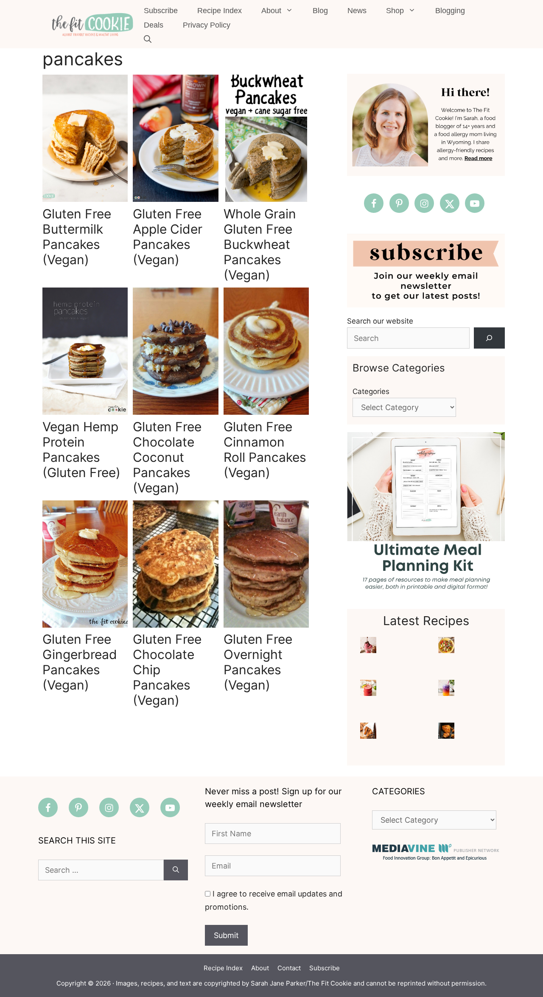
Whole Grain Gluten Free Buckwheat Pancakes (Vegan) (260, 244)
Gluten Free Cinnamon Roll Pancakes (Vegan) (265, 449)
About (271, 10)
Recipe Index (219, 10)
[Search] (489, 338)
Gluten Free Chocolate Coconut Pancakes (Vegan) (167, 457)
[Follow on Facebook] (373, 203)
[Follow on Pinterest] (399, 203)
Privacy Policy (206, 25)
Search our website (380, 321)
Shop (395, 10)
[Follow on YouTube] (474, 203)
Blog (320, 10)
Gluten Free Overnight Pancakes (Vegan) (258, 662)
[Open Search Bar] (147, 39)
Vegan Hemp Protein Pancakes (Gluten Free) (81, 449)
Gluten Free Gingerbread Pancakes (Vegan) (79, 662)
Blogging (450, 10)
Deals (153, 25)
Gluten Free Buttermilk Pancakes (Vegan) (76, 236)
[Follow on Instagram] (424, 203)
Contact (289, 968)
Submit (226, 935)
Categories (371, 391)
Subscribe (161, 10)
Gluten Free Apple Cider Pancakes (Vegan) (167, 236)
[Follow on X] (449, 203)
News (357, 10)
